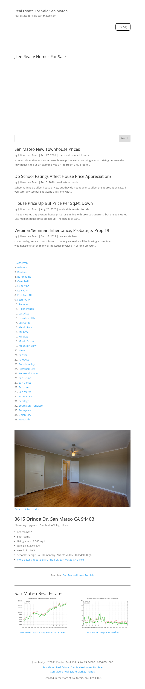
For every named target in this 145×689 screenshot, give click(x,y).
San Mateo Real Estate (38, 593)
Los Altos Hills (27, 318)
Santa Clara (25, 396)
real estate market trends (74, 155)
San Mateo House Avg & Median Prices (42, 632)
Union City (25, 415)
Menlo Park (25, 327)
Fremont (24, 304)
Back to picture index (26, 509)
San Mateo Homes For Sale (78, 575)
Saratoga (24, 401)
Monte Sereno (27, 341)
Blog (123, 26)
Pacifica (23, 355)
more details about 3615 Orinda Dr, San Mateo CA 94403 (50, 559)
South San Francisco (31, 405)
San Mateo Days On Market (103, 632)
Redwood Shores (29, 373)
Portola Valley (27, 364)
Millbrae (24, 332)
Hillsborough (26, 309)
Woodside (24, 419)
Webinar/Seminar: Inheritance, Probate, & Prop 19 (61, 230)
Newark (23, 350)
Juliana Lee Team (28, 155)
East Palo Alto (25, 295)
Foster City (23, 299)
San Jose (24, 387)
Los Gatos (24, 322)
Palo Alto (24, 359)
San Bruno (25, 378)
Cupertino (23, 286)
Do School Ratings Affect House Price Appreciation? (62, 176)
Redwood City (27, 368)
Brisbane (22, 272)
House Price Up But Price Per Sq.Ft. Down (53, 203)
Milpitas (23, 336)
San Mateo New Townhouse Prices (47, 149)
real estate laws (68, 236)
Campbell (23, 281)
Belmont (22, 267)
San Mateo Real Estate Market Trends (72, 671)
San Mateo (25, 391)
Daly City (22, 290)
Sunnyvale (25, 410)
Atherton (22, 263)
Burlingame (24, 276)
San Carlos (25, 382)
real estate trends (67, 182)
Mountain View (27, 345)
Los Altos (24, 313)
